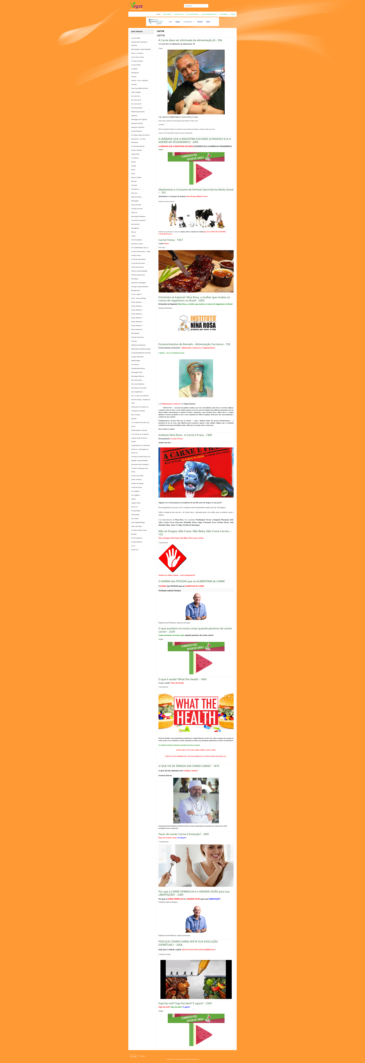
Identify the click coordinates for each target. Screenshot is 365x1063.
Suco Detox (135, 518)
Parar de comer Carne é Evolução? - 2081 (183, 834)
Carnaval (134, 185)
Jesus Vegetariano (137, 392)
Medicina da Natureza (138, 345)
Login (135, 1056)
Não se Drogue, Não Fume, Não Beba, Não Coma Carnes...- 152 (195, 532)
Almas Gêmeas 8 (136, 329)
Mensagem (135, 201)
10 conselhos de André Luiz (140, 422)
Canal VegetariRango (138, 522)
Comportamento (136, 542)
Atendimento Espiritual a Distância (139, 43)
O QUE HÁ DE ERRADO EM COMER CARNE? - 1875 (188, 766)
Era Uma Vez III (136, 104)
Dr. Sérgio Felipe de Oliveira (140, 135)
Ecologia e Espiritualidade (139, 286)
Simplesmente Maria (138, 368)
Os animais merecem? (138, 220)
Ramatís (133, 418)
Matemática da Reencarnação (140, 349)
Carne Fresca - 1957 (170, 240)
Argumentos (135, 154)
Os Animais (135, 364)
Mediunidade (135, 360)
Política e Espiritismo (138, 275)
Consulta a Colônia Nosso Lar (140, 456)
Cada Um (134, 212)
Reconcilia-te (135, 224)
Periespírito (135, 73)
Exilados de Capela (137, 483)
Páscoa (133, 232)
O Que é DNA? (136, 65)
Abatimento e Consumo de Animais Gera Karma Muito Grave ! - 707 (196, 191)
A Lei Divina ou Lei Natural (140, 434)
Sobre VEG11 (167, 14)
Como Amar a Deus (137, 57)
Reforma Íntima (136, 197)
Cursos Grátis (135, 38)
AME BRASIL (135, 333)
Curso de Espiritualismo (209, 14)
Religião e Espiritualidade (139, 460)
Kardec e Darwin (136, 150)
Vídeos (133, 499)
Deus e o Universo (137, 53)
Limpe (133, 236)
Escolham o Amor (137, 244)
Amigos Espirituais (137, 357)
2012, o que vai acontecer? (140, 396)
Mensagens (224, 14)
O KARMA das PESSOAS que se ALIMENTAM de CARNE (191, 581)
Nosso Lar (134, 507)
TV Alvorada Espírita (137, 146)
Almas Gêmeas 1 (136, 302)
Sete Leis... (134, 193)
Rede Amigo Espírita (137, 112)
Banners (134, 181)
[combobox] (196, 6)
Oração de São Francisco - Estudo (139, 439)
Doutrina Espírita (136, 108)
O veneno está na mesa (139, 530)
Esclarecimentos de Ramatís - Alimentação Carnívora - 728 (194, 344)
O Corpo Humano (137, 61)
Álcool (133, 170)
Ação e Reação (136, 92)
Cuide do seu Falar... (137, 476)
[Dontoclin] (182, 21)
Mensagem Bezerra (137, 376)
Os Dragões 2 (135, 495)
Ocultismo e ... (136, 189)
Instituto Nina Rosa (137, 337)
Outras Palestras (136, 131)
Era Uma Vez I (135, 96)
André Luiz (134, 550)
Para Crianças (135, 415)
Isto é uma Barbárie (137, 384)
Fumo (133, 173)
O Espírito (134, 69)
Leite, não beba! (136, 526)
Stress (133, 426)
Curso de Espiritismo (192, 14)
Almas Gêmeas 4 (136, 314)
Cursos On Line (179, 14)
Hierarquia (134, 279)
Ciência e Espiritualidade (139, 271)
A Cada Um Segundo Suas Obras (139, 470)
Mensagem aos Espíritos (139, 119)
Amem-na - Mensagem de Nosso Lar (139, 451)
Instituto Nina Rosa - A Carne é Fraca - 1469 (185, 435)
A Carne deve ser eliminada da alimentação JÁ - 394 (190, 40)
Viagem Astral (135, 503)
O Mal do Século (136, 487)
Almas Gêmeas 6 (136, 322)
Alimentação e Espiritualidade (141, 49)
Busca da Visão (136, 205)
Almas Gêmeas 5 (136, 318)
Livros (133, 546)
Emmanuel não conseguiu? (140, 464)
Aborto (133, 162)
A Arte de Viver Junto (138, 263)
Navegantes (135, 228)
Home (158, 14)
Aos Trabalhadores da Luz (139, 247)
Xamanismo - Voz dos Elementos (138, 140)
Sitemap (142, 1056)
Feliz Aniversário (136, 380)
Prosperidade (135, 511)
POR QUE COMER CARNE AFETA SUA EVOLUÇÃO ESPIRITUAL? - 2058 (188, 943)
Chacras (133, 76)
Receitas (134, 534)
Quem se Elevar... (136, 479)
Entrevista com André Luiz (139, 407)
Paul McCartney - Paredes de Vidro (140, 401)
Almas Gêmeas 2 (136, 306)
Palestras (134, 115)
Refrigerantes (135, 290)
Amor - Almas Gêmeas (138, 298)
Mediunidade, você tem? (139, 430)
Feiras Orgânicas (136, 538)
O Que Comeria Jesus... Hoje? (140, 251)
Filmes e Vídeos (136, 177)
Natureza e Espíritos (137, 127)
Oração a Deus (136, 255)
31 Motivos (135, 158)
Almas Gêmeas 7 (136, 325)
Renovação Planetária (138, 216)
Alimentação (135, 514)
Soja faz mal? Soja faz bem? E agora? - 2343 (185, 1003)
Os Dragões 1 (135, 491)
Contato (233, 14)
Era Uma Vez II (136, 100)
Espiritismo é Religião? (138, 283)
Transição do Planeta (138, 411)
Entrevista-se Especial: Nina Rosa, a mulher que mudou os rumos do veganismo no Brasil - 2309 (194, 298)
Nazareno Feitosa (137, 123)
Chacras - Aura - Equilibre (139, 80)
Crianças (134, 341)
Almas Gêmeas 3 (136, 310)
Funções (134, 84)
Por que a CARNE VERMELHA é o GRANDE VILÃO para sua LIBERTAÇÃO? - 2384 (194, 893)
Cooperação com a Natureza (140, 445)
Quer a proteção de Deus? (139, 88)
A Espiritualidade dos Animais (141, 353)
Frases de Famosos (137, 267)
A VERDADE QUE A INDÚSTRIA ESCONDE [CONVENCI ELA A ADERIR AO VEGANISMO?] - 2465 (194, 140)
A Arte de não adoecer (138, 259)
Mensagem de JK (136, 372)
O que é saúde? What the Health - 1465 (182, 679)
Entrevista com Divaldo (138, 388)
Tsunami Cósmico (137, 209)
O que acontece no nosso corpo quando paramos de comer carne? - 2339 (195, 630)
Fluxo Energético (136, 240)
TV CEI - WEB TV (136, 294)
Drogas (133, 166)
